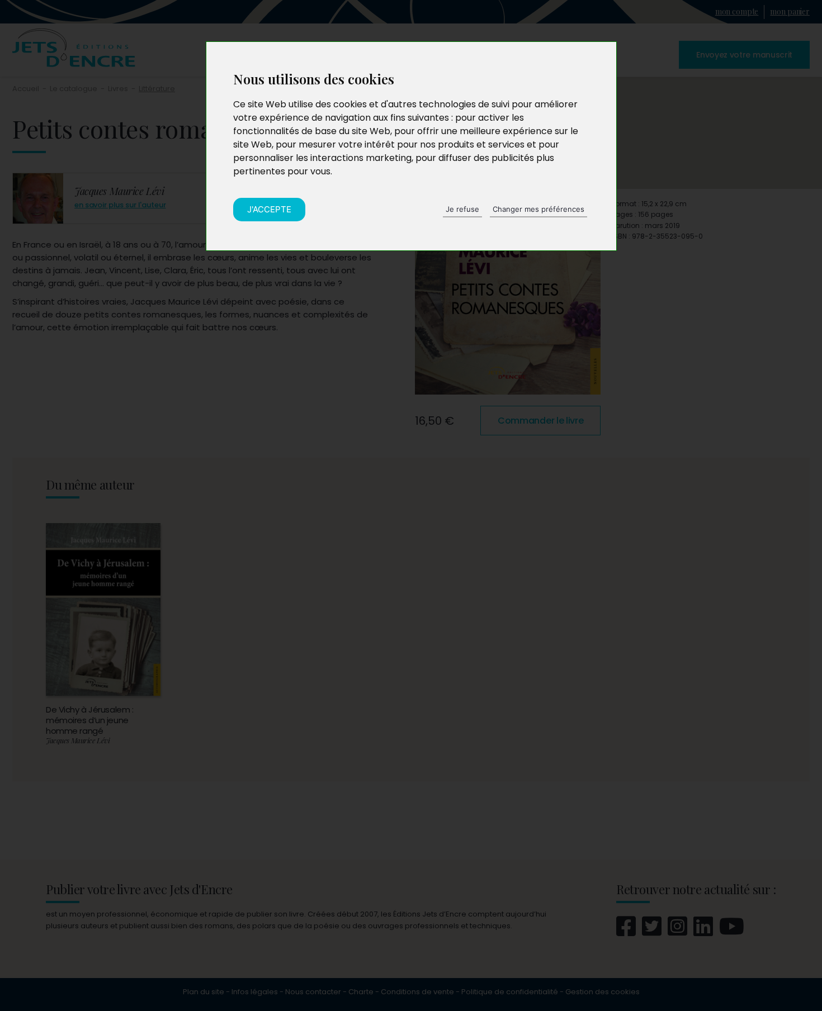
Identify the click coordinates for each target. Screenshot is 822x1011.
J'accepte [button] (269, 209)
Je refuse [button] (462, 209)
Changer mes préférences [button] (538, 209)
